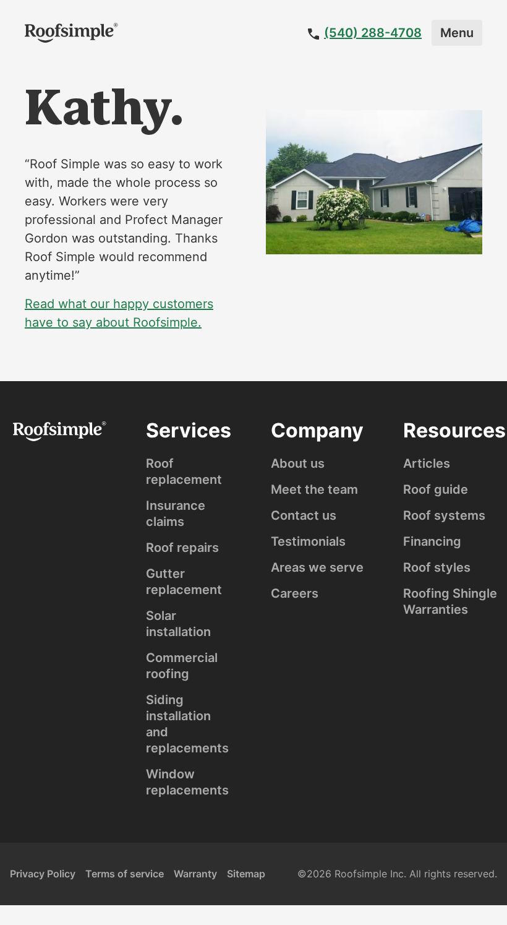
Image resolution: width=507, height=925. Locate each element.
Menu (457, 32)
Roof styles (437, 567)
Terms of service (124, 873)
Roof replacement (184, 471)
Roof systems (444, 515)
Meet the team (314, 489)
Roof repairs (182, 547)
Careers (294, 593)
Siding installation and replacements (187, 723)
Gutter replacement (184, 581)
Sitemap (246, 873)
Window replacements (187, 782)
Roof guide (435, 489)
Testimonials (308, 541)
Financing (432, 541)
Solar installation (178, 623)
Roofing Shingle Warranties (450, 601)
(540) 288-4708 (373, 32)
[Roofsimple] (71, 33)
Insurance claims (175, 513)
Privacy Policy (42, 873)
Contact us (303, 515)
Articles (426, 463)
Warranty (195, 873)
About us (298, 463)
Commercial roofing (182, 665)
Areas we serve (317, 567)
